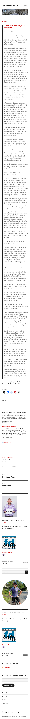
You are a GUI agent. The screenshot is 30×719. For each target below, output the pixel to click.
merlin (4, 21)
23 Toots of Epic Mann (7, 457)
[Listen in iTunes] (15, 542)
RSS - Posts (6, 667)
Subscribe (8, 685)
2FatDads (5, 703)
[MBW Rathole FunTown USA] (14, 416)
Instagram (5, 696)
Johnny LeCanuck (10, 5)
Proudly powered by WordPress (19, 716)
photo (19, 466)
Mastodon (5, 692)
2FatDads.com (6, 522)
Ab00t (4, 707)
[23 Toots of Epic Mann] (14, 448)
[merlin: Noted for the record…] (14, 432)
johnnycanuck (5, 466)
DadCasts (5, 700)
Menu (25, 5)
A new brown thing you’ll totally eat (14, 27)
